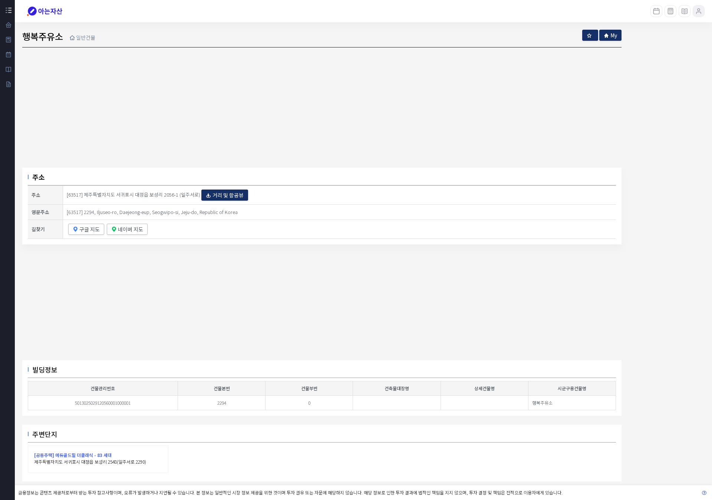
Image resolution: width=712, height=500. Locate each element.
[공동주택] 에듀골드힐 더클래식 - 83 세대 (73, 455)
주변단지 (44, 434)
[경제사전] (684, 11)
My (613, 35)
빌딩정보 (44, 369)
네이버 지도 (130, 229)
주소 (38, 177)
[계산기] (670, 11)
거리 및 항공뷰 (228, 195)
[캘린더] (656, 11)
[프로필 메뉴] (699, 11)
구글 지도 (89, 229)
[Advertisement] (321, 305)
